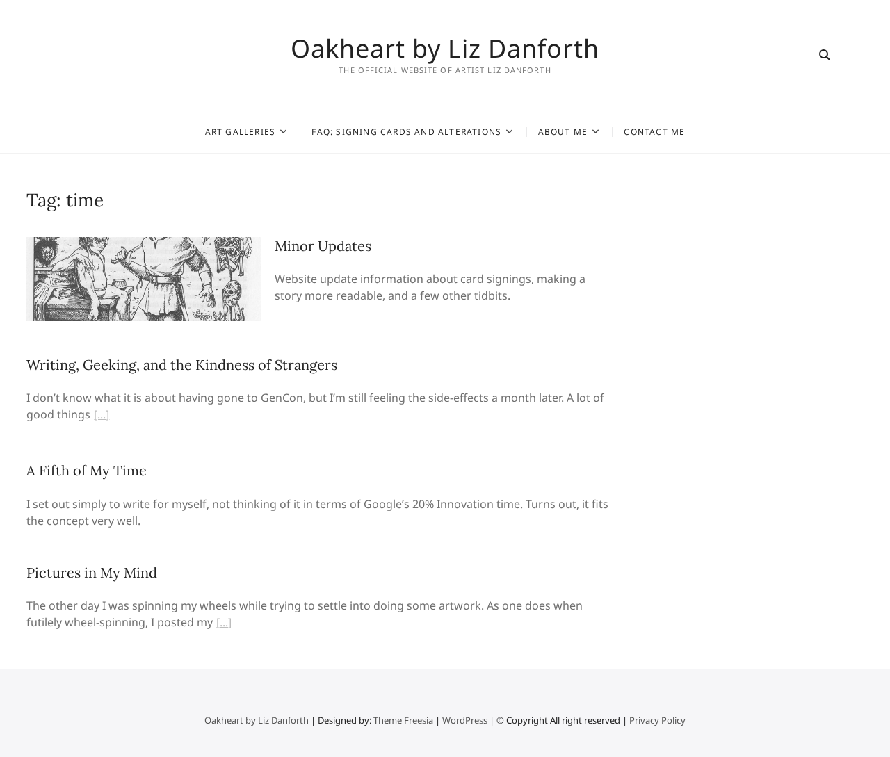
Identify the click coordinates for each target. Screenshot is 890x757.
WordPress (464, 720)
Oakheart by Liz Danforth (445, 48)
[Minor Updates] (143, 245)
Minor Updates (323, 245)
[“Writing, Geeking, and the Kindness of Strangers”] (101, 416)
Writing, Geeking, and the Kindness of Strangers (181, 364)
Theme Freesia (403, 720)
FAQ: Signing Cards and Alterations (406, 132)
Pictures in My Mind (91, 572)
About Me (563, 132)
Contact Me (654, 132)
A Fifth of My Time (86, 470)
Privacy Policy (657, 720)
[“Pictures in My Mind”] (224, 624)
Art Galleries (240, 132)
